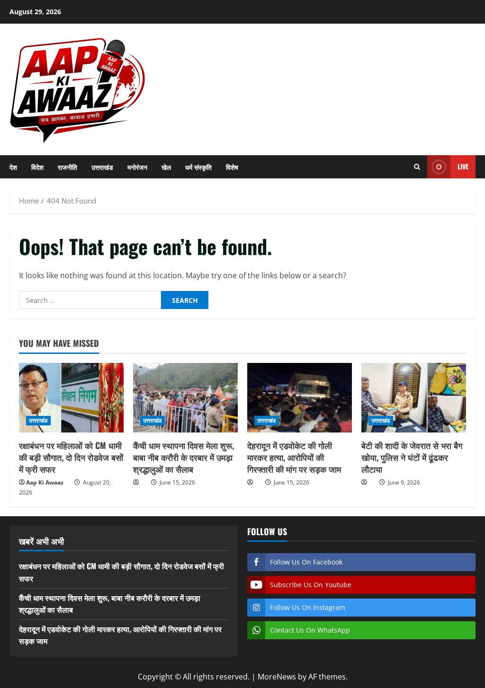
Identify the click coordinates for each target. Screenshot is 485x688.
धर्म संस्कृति (198, 167)
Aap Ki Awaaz (44, 482)
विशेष (232, 167)
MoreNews (277, 676)
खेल (166, 167)
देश (13, 167)
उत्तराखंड (102, 167)
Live (463, 166)
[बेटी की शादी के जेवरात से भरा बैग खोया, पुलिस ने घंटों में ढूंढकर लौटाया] (413, 397)
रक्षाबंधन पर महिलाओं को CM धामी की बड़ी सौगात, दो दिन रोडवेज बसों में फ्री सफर (71, 457)
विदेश (37, 167)
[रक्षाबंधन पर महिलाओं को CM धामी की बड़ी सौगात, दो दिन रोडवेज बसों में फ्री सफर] (71, 397)
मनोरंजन (137, 167)
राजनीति (67, 167)
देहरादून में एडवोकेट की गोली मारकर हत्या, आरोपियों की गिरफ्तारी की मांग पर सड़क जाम (294, 457)
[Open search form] (417, 167)
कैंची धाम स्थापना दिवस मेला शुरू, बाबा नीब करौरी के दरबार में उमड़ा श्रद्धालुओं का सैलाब (183, 457)
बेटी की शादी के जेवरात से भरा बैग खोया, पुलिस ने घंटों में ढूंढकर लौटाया (411, 457)
